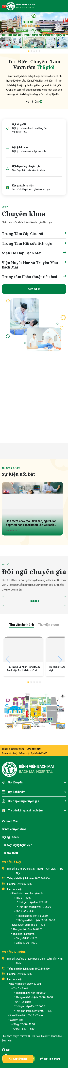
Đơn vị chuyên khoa (14, 829)
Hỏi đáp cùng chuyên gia (26, 166)
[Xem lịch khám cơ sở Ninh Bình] (50, 419)
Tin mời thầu (10, 853)
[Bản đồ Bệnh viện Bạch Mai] (34, 710)
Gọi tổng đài (20, 1058)
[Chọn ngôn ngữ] (4, 6)
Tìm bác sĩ (34, 600)
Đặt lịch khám (52, 1058)
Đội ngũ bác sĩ (10, 837)
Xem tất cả (34, 289)
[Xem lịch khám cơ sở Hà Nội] (18, 419)
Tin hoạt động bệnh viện (17, 845)
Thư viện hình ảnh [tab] (21, 625)
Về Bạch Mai (10, 821)
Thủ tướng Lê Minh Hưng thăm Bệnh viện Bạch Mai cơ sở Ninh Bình (23, 670)
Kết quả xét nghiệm (23, 185)
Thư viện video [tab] (48, 625)
